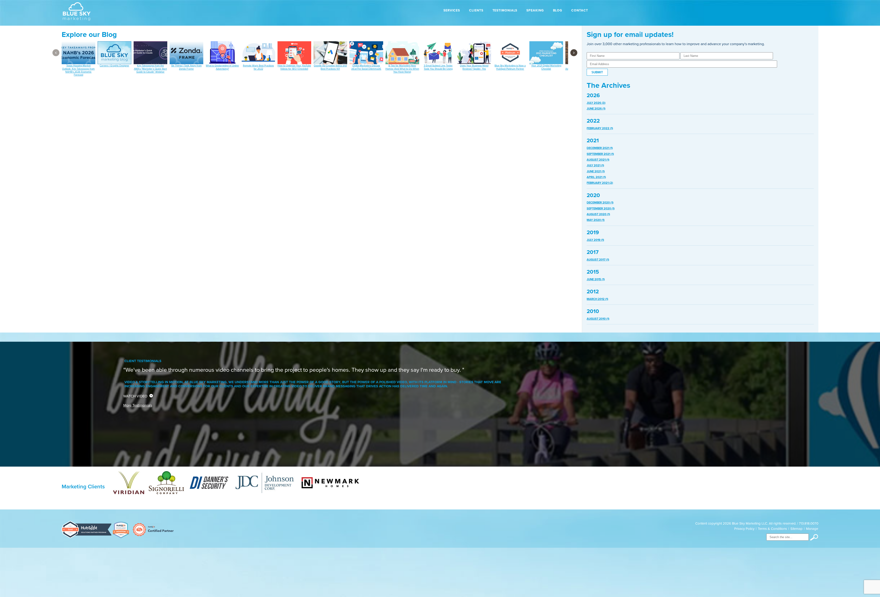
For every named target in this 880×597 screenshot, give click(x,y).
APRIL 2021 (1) (596, 177)
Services (451, 10)
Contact (579, 10)
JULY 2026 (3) (596, 103)
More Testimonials (137, 405)
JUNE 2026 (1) (596, 108)
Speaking (535, 10)
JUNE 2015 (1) (596, 279)
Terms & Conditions (772, 529)
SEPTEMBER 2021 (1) (600, 154)
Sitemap (796, 529)
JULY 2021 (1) (595, 165)
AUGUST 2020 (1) (598, 214)
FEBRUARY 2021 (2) (600, 183)
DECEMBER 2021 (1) (600, 148)
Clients (476, 10)
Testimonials (504, 10)
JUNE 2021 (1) (596, 171)
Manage (812, 529)
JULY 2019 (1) (595, 240)
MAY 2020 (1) (596, 220)
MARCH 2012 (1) (597, 299)
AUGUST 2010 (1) (598, 319)
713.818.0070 (808, 523)
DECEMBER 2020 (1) (600, 202)
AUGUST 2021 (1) (598, 160)
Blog (557, 10)
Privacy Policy (744, 529)
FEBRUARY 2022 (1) (600, 128)
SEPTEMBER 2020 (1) (601, 208)
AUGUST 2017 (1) (598, 259)
